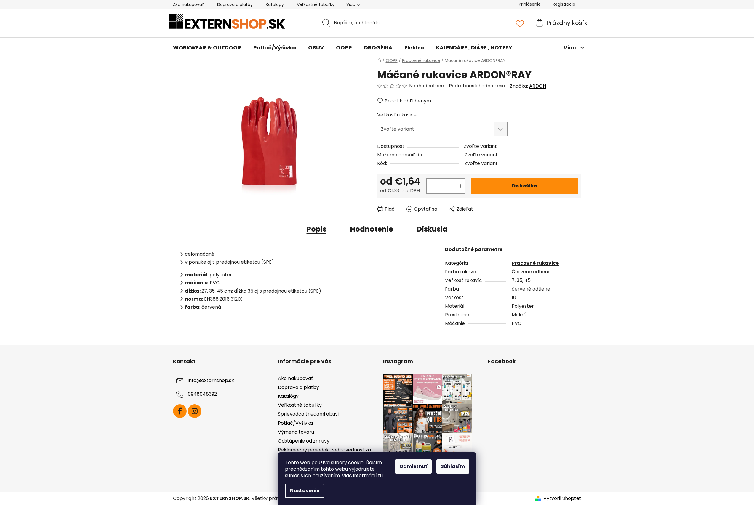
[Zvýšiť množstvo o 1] (460, 186)
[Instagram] (194, 411)
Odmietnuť (413, 466)
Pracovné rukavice (535, 263)
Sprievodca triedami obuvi (308, 414)
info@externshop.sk (211, 380)
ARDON (537, 86)
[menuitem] (207, 48)
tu (380, 475)
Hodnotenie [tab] (371, 229)
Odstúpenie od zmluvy (303, 440)
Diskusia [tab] (432, 229)
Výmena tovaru (296, 432)
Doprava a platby (235, 4)
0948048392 (202, 394)
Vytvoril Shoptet (562, 498)
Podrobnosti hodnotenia (477, 86)
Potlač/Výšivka (295, 423)
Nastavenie (304, 490)
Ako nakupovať (188, 4)
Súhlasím (453, 466)
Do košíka (524, 185)
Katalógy (275, 4)
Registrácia (564, 4)
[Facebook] (180, 411)
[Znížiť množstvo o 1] (431, 186)
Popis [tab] (316, 229)
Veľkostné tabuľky (315, 4)
